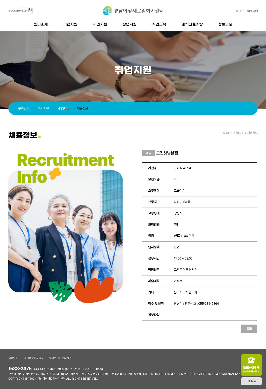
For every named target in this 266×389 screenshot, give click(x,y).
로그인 (239, 11)
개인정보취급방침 (33, 358)
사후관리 (63, 108)
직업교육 (159, 24)
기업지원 (70, 24)
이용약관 (13, 358)
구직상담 (23, 108)
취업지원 (100, 24)
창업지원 (129, 24)
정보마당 (225, 24)
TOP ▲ (251, 381)
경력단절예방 (192, 24)
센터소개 (41, 24)
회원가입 (252, 11)
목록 (249, 329)
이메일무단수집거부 (60, 358)
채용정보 (82, 108)
